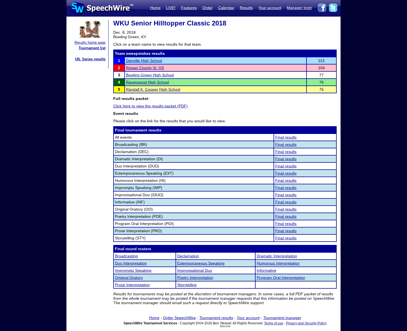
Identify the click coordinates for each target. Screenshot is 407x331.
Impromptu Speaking (133, 270)
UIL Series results (90, 59)
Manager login (299, 8)
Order (207, 8)
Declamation (188, 256)
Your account (269, 8)
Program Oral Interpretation (281, 277)
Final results (286, 137)
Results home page (89, 42)
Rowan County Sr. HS (145, 68)
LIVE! (171, 8)
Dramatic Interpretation (277, 256)
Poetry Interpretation (195, 277)
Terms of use (273, 323)
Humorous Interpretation (278, 263)
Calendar (226, 8)
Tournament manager (282, 318)
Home (155, 8)
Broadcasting (126, 256)
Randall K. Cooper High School (153, 89)
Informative (266, 270)
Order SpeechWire (179, 318)
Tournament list (92, 48)
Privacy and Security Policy (306, 323)
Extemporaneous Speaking (201, 263)
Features (189, 8)
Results (246, 8)
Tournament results (216, 318)
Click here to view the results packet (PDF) (150, 106)
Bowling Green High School (150, 75)
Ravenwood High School (147, 82)
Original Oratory (129, 277)
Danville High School (144, 60)
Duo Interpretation (131, 263)
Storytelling (187, 285)
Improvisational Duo (194, 270)
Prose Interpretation (132, 285)
